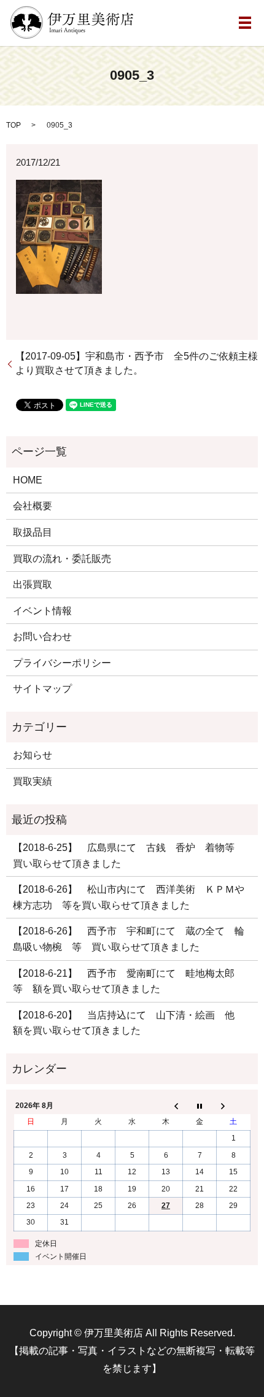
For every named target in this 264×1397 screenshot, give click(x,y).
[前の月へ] (166, 1106)
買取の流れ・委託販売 (62, 558)
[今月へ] (200, 1106)
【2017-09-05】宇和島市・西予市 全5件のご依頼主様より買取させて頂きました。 (136, 363)
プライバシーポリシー (62, 663)
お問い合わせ (42, 636)
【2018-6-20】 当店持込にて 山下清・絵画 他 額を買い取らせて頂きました (128, 1023)
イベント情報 (42, 611)
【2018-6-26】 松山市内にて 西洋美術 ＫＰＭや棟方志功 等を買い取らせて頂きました (128, 897)
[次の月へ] (233, 1106)
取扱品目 (32, 532)
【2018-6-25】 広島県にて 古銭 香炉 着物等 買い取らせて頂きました (128, 855)
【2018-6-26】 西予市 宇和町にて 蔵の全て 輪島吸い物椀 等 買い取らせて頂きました (128, 939)
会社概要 (32, 506)
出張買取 (32, 584)
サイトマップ (42, 688)
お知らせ (32, 755)
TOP (13, 125)
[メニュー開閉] (245, 23)
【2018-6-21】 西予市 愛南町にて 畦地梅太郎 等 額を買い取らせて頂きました (128, 981)
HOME (27, 480)
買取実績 (32, 781)
